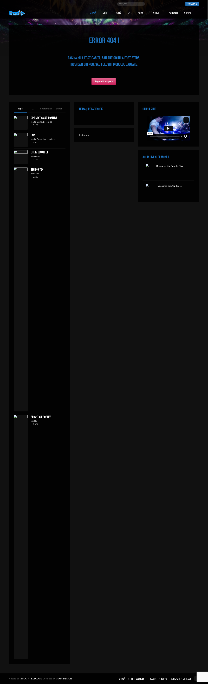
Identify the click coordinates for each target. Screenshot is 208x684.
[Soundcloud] (165, 4)
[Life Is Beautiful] (21, 157)
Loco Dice (47, 122)
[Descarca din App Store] (168, 190)
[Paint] (21, 140)
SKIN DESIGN (64, 678)
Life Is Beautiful (39, 152)
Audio (140, 13)
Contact (188, 13)
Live (129, 13)
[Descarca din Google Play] (168, 170)
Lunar (59, 108)
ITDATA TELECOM (31, 678)
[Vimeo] (175, 4)
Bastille (34, 421)
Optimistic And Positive (44, 118)
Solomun (35, 174)
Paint (34, 135)
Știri (105, 13)
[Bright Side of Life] (21, 537)
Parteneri (173, 13)
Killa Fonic (35, 156)
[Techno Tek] (21, 289)
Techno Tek (37, 169)
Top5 (20, 108)
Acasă (93, 13)
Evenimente (141, 678)
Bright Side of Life (41, 417)
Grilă (118, 13)
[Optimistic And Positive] (21, 123)
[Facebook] (150, 4)
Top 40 (164, 678)
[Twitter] (155, 4)
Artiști (156, 13)
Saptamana (46, 108)
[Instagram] (160, 4)
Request (154, 678)
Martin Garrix (36, 122)
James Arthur (49, 139)
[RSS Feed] (180, 4)
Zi (33, 108)
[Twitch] (170, 4)
